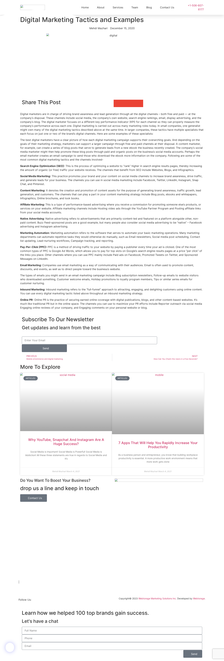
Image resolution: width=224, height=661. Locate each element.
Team (134, 7)
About (100, 7)
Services (118, 7)
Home (85, 7)
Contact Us (167, 7)
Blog (149, 7)
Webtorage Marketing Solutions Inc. (157, 598)
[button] (117, 103)
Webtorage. (199, 598)
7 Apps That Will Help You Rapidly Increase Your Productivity (158, 445)
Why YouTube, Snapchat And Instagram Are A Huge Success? (66, 442)
